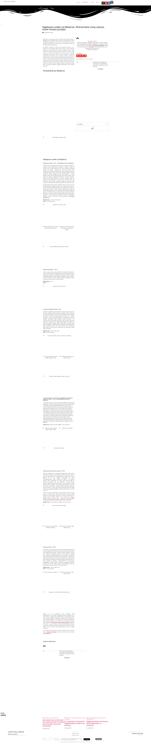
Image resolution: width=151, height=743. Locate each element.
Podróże (85, 59)
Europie (44, 40)
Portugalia (90, 59)
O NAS (92, 2)
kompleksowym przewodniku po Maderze (61, 622)
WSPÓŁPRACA (85, 2)
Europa (77, 59)
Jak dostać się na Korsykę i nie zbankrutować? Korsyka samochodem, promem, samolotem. (53, 723)
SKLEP (78, 2)
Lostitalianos (9, 1)
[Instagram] (103, 3)
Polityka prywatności (75, 735)
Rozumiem (87, 739)
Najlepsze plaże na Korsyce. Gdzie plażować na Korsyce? (97, 723)
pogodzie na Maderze (52, 632)
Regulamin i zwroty (75, 733)
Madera (81, 59)
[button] (77, 55)
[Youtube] (106, 3)
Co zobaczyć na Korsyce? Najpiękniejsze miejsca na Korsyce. (74, 723)
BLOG (97, 2)
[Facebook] (108, 3)
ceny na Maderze (46, 633)
